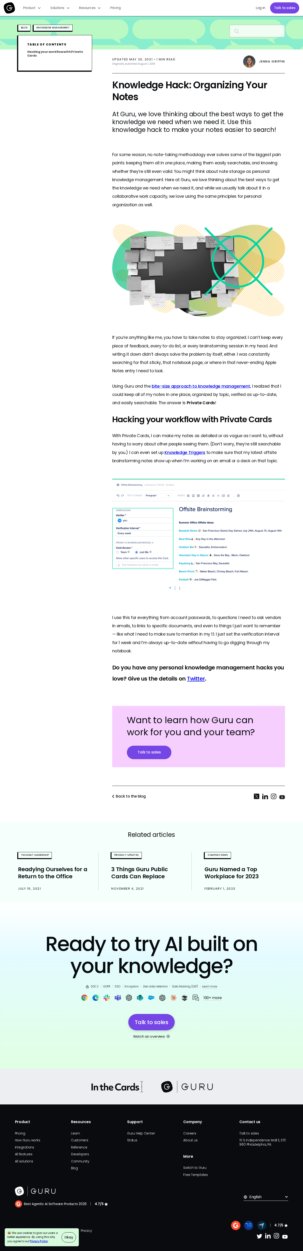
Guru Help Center (141, 1133)
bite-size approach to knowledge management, (201, 386)
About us (190, 1140)
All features (23, 1154)
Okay (68, 1237)
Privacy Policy (39, 1241)
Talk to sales (284, 8)
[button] (32, 8)
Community (80, 1161)
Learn (75, 1133)
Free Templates (195, 1175)
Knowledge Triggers (185, 452)
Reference (79, 1147)
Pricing (115, 8)
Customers (79, 1140)
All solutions (24, 1161)
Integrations (24, 1147)
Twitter (196, 678)
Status (132, 1140)
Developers (80, 1154)
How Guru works (27, 1140)
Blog (74, 1168)
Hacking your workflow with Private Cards (55, 53)
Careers (189, 1133)
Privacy (86, 1231)
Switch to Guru (194, 1168)
